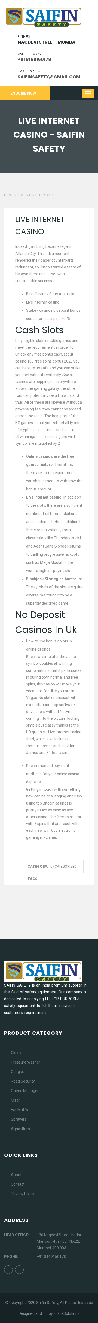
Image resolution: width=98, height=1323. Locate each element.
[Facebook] (8, 1269)
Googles (18, 1071)
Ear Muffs (19, 1110)
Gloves (16, 1052)
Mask (15, 1100)
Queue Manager (25, 1091)
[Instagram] (19, 1269)
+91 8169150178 (51, 1256)
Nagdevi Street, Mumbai (47, 42)
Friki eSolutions (66, 1313)
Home (8, 195)
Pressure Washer (25, 1062)
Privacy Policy (22, 1194)
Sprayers (18, 1119)
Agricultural (21, 1129)
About (16, 1175)
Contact (17, 1184)
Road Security (23, 1081)
